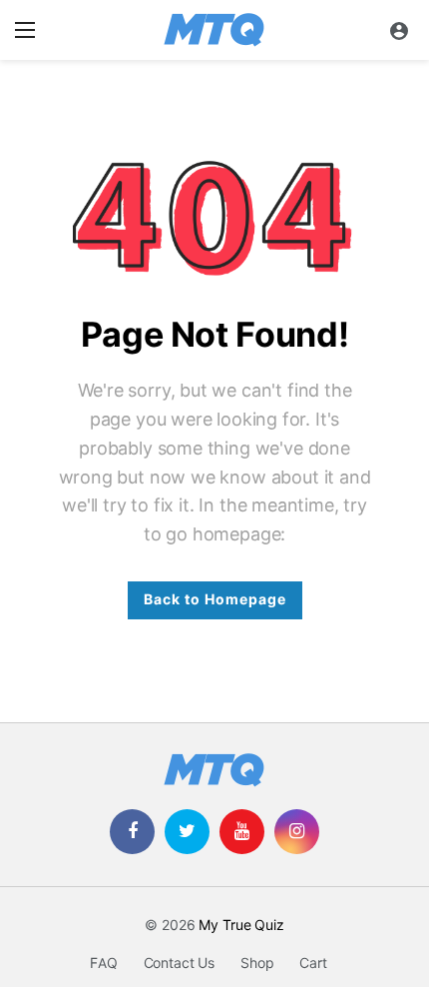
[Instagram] (296, 831)
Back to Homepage (215, 599)
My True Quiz (241, 925)
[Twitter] (187, 831)
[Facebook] (132, 831)
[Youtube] (241, 831)
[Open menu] (25, 30)
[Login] (399, 30)
